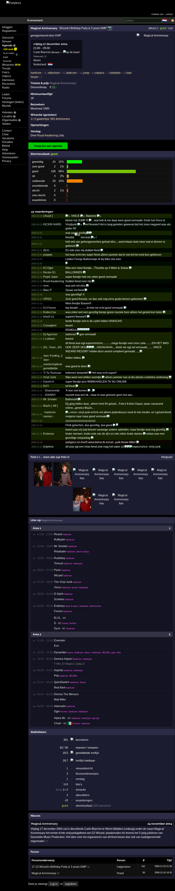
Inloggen (7, 27)
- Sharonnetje (51, 390)
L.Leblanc (49, 338)
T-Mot (57, 663)
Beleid (6, 145)
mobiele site (157, 14)
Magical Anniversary (44, 823)
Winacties (11, 64)
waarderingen (84, 800)
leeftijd (95, 752)
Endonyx (48, 433)
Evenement (35, 20)
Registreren (9, 30)
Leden (6, 94)
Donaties (7, 142)
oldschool (54, 72)
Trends (6, 68)
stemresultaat (84, 805)
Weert (37, 60)
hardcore (36, 72)
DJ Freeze (49, 307)
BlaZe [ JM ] (50, 405)
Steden (6, 123)
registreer (70, 883)
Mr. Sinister (50, 399)
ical (170, 28)
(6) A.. (46, 250)
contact (169, 14)
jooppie (47, 254)
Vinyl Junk (49, 377)
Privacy (6, 161)
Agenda (7, 45)
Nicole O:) (49, 272)
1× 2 (65, 789)
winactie (81, 789)
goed (163, 28)
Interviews (8, 80)
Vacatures (8, 138)
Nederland (39, 64)
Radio (5, 87)
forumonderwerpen (87, 773)
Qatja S (80, 663)
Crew (5, 134)
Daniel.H (48, 381)
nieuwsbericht (84, 768)
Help (5, 149)
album (152, 28)
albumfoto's (83, 795)
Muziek (6, 105)
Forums (6, 98)
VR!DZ (47, 298)
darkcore (71, 72)
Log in (54, 883)
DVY (46, 386)
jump (86, 72)
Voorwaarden (10, 157)
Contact (6, 130)
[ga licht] (169, 20)
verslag (80, 778)
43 (66, 800)
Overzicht (8, 37)
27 (46, 841)
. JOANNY (49, 394)
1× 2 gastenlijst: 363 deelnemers (50, 118)
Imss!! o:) (48, 316)
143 (65, 784)
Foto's (5, 72)
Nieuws (6, 41)
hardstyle (115, 72)
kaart (5, 57)
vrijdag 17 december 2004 (50, 44)
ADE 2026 (8, 49)
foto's (79, 784)
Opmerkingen (40, 125)
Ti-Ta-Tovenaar (52, 372)
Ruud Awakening (47, 135)
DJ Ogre (48, 267)
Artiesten (7, 112)
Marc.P (47, 290)
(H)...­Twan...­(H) (52, 347)
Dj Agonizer (50, 334)
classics (99, 72)
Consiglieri (49, 325)
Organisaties (9, 120)
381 (65, 739)
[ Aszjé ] (48, 215)
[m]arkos (48, 446)
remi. (46, 285)
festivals (7, 61)
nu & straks (9, 53)
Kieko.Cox (49, 312)
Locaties (7, 116)
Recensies (8, 83)
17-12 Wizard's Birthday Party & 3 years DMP (59, 866)
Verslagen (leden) (13, 102)
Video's (6, 76)
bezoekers (82, 739)
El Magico (68, 663)
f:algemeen (123, 866)
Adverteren (8, 153)
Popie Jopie (50, 276)
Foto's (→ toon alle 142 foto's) (50, 457)
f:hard (120, 873)
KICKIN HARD (52, 224)
